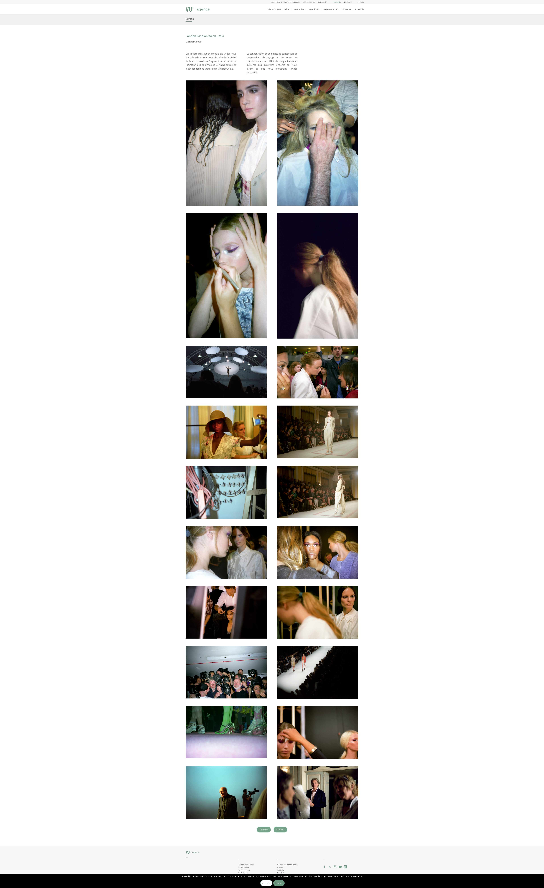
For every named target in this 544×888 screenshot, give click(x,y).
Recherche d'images (246, 864)
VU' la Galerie (243, 873)
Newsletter (348, 2)
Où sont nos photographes (287, 864)
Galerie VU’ (322, 2)
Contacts (337, 2)
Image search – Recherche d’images (285, 2)
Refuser (279, 883)
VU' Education (243, 867)
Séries (190, 19)
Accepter (266, 883)
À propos (280, 867)
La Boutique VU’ (309, 2)
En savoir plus (356, 876)
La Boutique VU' (244, 870)
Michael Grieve (193, 41)
